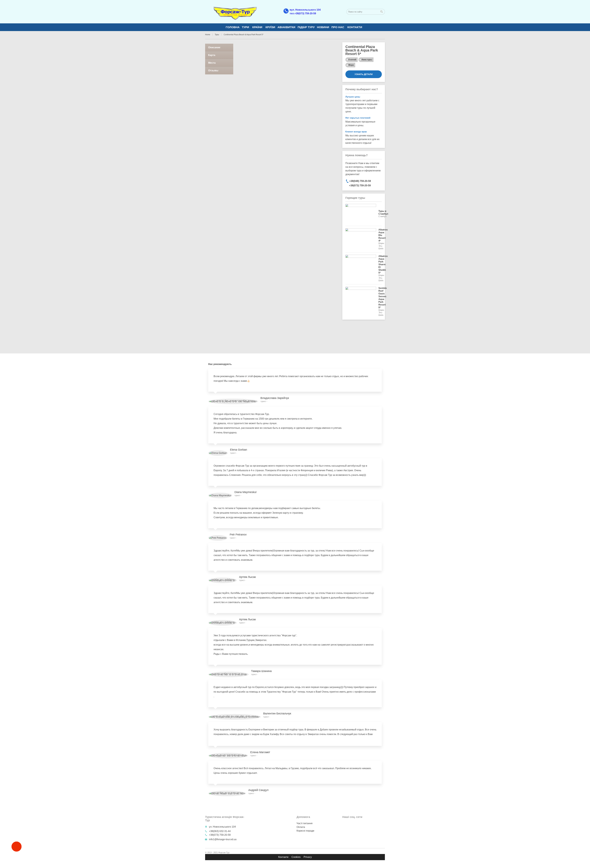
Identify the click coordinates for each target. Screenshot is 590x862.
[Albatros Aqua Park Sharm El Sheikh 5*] (360, 268)
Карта (211, 55)
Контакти (354, 27)
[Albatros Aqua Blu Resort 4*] (360, 239)
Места (212, 62)
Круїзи (270, 27)
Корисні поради (305, 830)
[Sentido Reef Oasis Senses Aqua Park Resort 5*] (360, 302)
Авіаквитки (286, 27)
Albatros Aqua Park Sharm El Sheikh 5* (383, 264)
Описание (214, 47)
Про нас (337, 27)
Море (351, 65)
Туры (217, 35)
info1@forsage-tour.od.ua (222, 839)
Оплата (301, 827)
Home (207, 35)
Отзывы (213, 70)
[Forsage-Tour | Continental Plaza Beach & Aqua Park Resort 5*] (234, 11)
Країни (257, 27)
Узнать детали (364, 74)
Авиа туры (367, 59)
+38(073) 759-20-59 (219, 835)
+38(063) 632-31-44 (220, 831)
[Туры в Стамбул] (360, 214)
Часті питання (305, 823)
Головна (233, 27)
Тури (245, 27)
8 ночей (352, 59)
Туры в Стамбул (383, 212)
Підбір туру (306, 27)
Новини (323, 27)
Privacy (308, 857)
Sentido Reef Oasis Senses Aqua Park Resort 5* (382, 298)
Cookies (296, 857)
